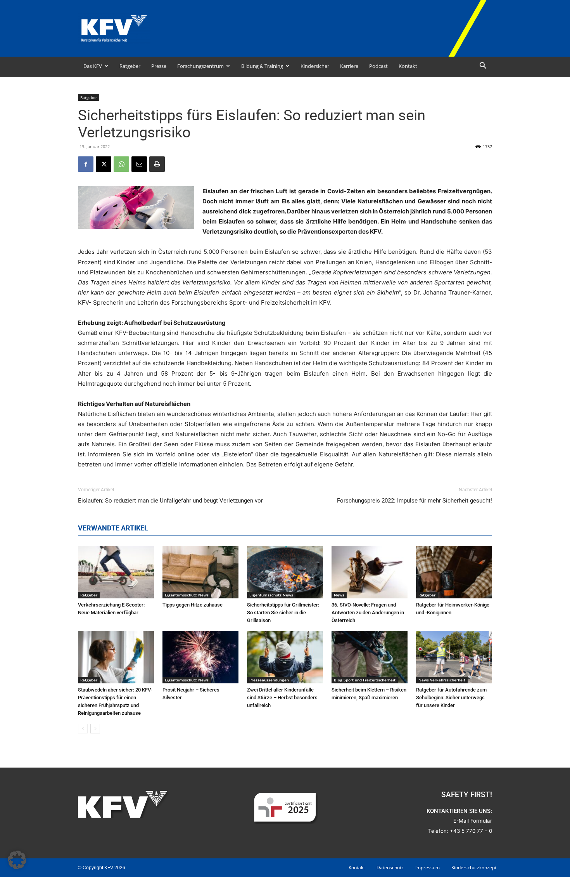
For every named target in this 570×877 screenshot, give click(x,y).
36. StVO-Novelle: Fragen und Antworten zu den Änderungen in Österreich (368, 612)
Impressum (427, 867)
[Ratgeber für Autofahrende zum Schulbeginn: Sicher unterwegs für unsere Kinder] (454, 657)
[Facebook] (85, 164)
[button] (482, 66)
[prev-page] (83, 728)
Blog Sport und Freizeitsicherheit (365, 680)
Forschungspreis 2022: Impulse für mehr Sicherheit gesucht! (414, 500)
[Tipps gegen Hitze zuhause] (200, 572)
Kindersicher (315, 65)
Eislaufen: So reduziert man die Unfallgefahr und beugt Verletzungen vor (170, 500)
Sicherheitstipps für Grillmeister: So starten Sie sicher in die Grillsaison (283, 612)
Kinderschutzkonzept (473, 867)
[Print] (157, 164)
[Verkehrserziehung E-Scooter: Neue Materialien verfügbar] (116, 572)
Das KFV (92, 65)
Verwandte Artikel (113, 528)
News (339, 595)
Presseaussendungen (269, 680)
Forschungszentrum (200, 65)
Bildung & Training (262, 65)
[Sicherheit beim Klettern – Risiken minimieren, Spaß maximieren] (370, 657)
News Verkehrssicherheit (441, 680)
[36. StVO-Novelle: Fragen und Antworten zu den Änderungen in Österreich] (370, 572)
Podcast (378, 65)
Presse (158, 65)
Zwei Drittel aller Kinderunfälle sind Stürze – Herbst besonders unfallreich (282, 697)
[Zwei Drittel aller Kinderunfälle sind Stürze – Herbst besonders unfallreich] (285, 657)
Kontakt (408, 65)
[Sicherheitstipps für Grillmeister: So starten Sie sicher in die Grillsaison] (285, 572)
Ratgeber (129, 65)
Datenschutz (390, 867)
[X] (103, 164)
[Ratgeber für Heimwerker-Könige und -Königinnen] (454, 572)
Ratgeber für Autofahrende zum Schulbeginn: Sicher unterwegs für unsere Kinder (451, 697)
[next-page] (95, 728)
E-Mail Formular (472, 821)
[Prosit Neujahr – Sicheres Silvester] (200, 657)
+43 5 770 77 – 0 (471, 831)
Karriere (349, 65)
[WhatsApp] (121, 164)
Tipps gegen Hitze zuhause (192, 605)
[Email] (139, 164)
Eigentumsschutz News (187, 595)
